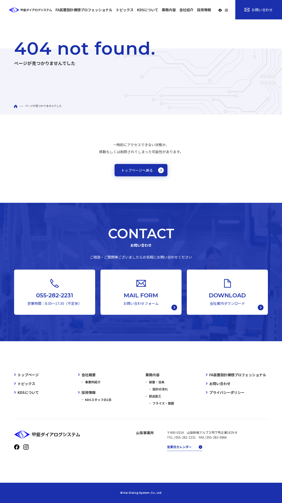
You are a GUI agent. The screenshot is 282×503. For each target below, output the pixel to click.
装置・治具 (156, 382)
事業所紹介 (92, 382)
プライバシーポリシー (227, 392)
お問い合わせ (262, 9)
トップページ (28, 374)
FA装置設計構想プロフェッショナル (84, 9)
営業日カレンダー (179, 447)
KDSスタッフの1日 (98, 399)
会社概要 (89, 374)
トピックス (125, 9)
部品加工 (155, 396)
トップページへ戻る (137, 170)
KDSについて (147, 9)
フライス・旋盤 (163, 403)
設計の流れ (160, 389)
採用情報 (89, 392)
